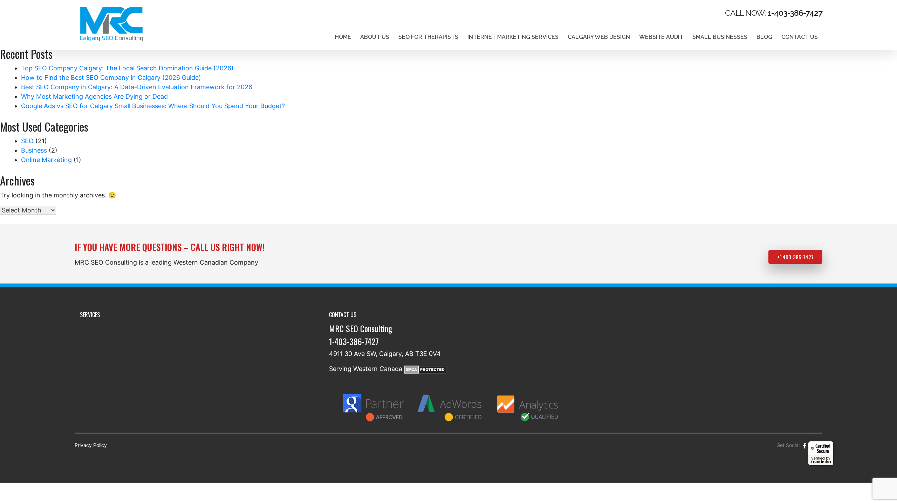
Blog (764, 37)
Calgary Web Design (599, 37)
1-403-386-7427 (354, 341)
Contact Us (799, 37)
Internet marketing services (513, 37)
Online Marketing (46, 159)
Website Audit (661, 37)
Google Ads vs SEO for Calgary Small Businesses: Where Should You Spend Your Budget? (153, 106)
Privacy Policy (91, 445)
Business (34, 150)
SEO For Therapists (428, 37)
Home (343, 37)
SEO (27, 141)
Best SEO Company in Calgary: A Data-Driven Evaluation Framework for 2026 (136, 87)
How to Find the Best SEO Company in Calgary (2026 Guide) (111, 77)
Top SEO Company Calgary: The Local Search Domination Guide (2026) (127, 68)
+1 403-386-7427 (795, 257)
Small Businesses (719, 37)
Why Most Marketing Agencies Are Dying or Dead (94, 96)
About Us (374, 37)
